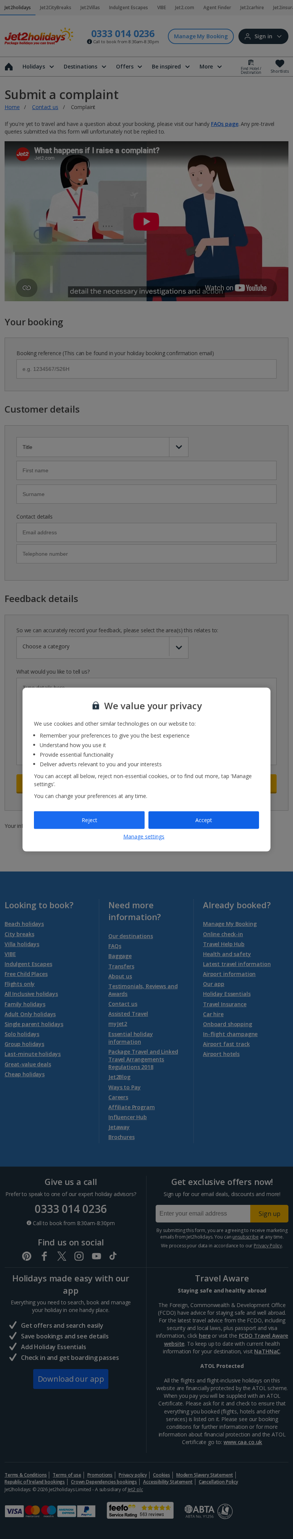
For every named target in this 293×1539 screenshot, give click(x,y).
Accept (203, 820)
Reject (89, 820)
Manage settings (143, 836)
